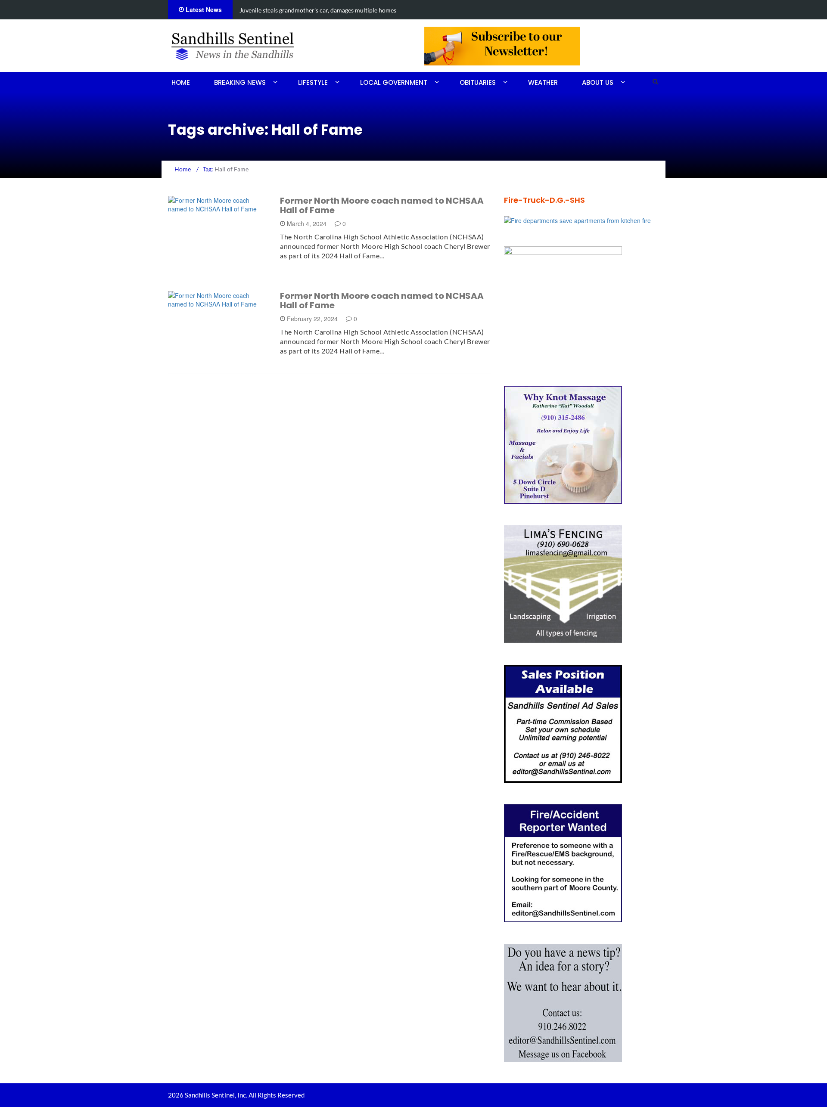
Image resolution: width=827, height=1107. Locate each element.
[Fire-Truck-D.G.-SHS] (577, 219)
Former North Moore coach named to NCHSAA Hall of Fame (382, 205)
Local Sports (200, 303)
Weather (543, 82)
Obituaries (478, 82)
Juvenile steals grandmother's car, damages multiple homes (317, 10)
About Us (597, 82)
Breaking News (240, 82)
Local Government (393, 82)
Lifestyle (313, 82)
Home (180, 82)
